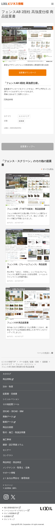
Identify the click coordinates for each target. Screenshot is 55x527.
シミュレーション (11, 399)
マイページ (9, 485)
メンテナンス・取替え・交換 (16, 467)
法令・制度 (8, 386)
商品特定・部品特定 (12, 462)
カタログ (7, 374)
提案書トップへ (27, 146)
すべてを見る (48, 169)
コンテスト (8, 455)
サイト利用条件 (10, 513)
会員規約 (7, 516)
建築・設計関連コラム (13, 444)
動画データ (8, 422)
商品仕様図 (8, 427)
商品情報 (7, 379)
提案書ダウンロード (27, 72)
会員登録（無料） (11, 488)
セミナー (7, 450)
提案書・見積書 (10, 394)
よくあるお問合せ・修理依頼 (16, 478)
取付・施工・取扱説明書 (14, 432)
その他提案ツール (11, 404)
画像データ (8, 416)
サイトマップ (9, 519)
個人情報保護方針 (11, 508)
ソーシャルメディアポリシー (15, 511)
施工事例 (7, 439)
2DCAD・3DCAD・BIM (13, 411)
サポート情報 (9, 473)
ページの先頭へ (44, 353)
